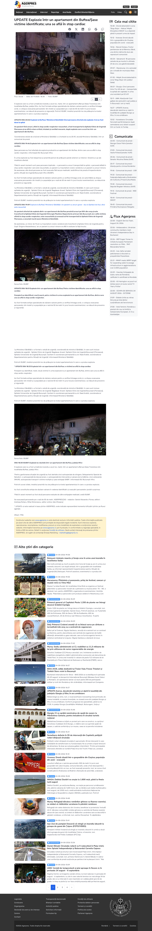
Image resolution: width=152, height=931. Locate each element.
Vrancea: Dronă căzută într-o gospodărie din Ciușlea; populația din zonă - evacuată (76, 758)
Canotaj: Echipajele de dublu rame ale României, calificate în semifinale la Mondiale (123, 274)
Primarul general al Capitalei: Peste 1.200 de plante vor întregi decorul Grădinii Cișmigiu (76, 603)
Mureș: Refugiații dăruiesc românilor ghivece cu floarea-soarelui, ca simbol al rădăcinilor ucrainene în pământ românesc (76, 802)
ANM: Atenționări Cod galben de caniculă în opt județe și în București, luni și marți (123, 100)
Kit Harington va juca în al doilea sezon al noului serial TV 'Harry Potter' (123, 283)
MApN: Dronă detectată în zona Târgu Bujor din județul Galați (123, 79)
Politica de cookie (84, 910)
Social (20, 97)
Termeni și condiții (85, 906)
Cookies (133, 926)
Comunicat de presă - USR (126, 170)
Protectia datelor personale (88, 903)
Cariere (17, 913)
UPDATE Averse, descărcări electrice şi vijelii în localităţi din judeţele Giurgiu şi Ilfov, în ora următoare (74, 692)
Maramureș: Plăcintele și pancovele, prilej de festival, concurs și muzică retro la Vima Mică (76, 581)
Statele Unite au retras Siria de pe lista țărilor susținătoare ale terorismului (122, 299)
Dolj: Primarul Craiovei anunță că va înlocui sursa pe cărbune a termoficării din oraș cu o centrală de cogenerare (75, 625)
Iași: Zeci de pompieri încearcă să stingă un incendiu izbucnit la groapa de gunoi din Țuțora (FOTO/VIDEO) (75, 825)
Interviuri (44, 12)
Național (19, 12)
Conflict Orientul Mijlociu (84, 12)
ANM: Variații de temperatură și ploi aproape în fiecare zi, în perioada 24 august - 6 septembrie (74, 869)
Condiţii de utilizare (56, 530)
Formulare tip (51, 913)
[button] (134, 12)
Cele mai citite (125, 21)
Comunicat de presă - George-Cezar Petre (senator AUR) (121, 143)
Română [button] (104, 926)
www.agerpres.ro (42, 520)
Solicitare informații (53, 910)
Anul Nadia (67, 12)
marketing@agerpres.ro (68, 533)
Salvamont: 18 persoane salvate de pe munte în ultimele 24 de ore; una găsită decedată (122, 61)
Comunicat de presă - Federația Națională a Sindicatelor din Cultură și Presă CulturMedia (123, 177)
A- (93, 99)
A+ (100, 99)
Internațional (31, 12)
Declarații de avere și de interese (27, 910)
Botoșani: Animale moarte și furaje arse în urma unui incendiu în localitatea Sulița (76, 559)
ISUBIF (55, 97)
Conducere (18, 903)
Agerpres (25, 926)
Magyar (126, 7)
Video (119, 12)
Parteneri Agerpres (85, 913)
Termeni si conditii (120, 926)
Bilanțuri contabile (53, 903)
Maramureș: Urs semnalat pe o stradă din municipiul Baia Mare (123, 70)
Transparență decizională (56, 899)
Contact (17, 917)
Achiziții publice (52, 906)
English (134, 7)
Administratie (54, 599)
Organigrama (19, 906)
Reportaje (55, 12)
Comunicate (123, 136)
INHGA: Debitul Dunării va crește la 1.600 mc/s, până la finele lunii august (75, 780)
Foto (113, 12)
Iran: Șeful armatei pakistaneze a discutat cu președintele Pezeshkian (120, 253)
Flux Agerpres (125, 216)
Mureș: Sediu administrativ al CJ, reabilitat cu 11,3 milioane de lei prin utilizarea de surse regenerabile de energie (75, 647)
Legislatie (18, 899)
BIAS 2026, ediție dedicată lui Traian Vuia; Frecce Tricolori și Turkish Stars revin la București (74, 670)
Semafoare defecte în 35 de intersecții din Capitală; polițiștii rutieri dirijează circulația (74, 736)
